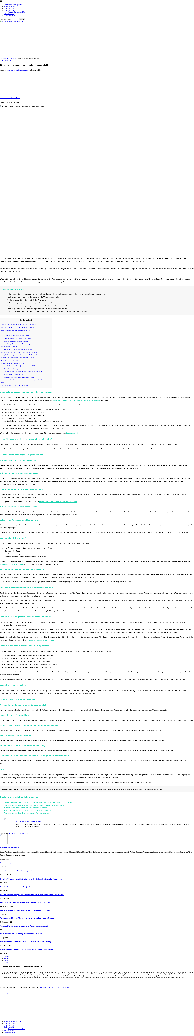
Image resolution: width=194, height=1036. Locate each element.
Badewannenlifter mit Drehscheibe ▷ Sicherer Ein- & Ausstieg (25, 941)
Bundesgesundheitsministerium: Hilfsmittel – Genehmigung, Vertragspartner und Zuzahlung (34, 805)
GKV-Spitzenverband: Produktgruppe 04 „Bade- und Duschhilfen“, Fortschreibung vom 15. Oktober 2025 (38, 802)
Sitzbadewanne (9, 14)
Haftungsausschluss (55, 987)
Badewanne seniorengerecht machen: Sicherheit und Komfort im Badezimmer (32, 895)
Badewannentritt (9, 8)
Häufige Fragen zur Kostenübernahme (13, 363)
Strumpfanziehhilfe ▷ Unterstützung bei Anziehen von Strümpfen (27, 918)
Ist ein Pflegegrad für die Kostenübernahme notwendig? (18, 327)
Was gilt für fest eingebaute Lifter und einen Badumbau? (19, 355)
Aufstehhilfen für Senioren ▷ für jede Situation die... (21, 934)
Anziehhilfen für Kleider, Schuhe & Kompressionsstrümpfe (24, 926)
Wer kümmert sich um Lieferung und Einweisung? (19, 377)
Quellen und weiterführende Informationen (14, 385)
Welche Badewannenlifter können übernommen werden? (19, 352)
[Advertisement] (97, 37)
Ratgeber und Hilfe (10, 15)
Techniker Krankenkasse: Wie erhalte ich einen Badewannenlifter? (25, 808)
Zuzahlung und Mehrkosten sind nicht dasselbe (18, 349)
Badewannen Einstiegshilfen (13, 5)
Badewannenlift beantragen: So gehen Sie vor (15, 330)
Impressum (65, 987)
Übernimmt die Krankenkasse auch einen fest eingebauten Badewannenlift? (27, 380)
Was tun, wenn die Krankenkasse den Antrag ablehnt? (18, 357)
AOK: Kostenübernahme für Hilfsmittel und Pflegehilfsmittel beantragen (27, 810)
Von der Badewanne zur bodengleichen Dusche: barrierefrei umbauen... (29, 887)
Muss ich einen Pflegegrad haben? (14, 369)
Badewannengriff (9, 6)
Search (22, 19)
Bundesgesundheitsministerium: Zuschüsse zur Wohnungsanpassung (27, 813)
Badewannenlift (9, 10)
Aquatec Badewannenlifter (16, 12)
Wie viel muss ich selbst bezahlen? (14, 374)
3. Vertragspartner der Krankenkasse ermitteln (17, 338)
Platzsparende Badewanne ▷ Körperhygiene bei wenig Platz (25, 910)
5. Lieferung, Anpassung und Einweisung (16, 344)
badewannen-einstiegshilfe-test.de (17, 70)
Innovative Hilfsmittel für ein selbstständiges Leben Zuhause (25, 902)
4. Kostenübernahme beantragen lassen (15, 341)
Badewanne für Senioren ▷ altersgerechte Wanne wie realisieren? (27, 949)
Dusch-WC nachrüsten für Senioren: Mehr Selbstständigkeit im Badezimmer (31, 879)
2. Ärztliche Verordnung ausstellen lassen (16, 335)
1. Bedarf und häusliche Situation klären (16, 333)
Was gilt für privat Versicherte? (11, 360)
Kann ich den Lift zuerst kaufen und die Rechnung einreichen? (23, 371)
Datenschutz (43, 987)
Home (2, 58)
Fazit (2, 382)
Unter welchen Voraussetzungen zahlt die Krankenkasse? (19, 324)
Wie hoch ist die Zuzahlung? (10, 346)
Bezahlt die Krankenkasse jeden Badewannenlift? (19, 366)
